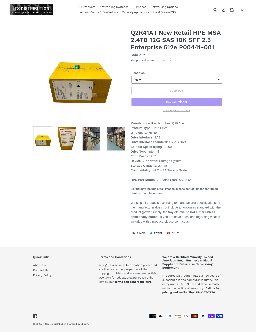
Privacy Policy (42, 275)
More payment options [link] (176, 110)
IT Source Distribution (54, 324)
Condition (138, 73)
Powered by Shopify (78, 324)
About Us (39, 265)
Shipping (136, 60)
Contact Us (40, 270)
